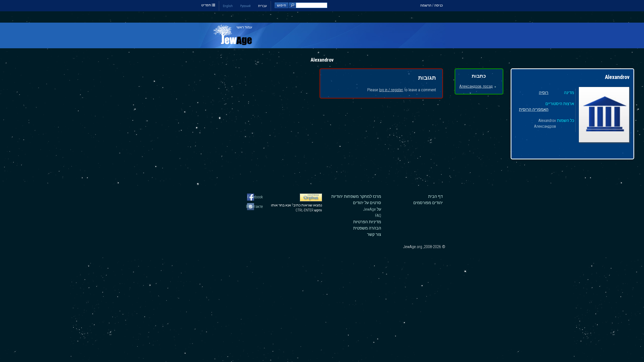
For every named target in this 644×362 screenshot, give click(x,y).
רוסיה (543, 93)
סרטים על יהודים (367, 202)
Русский (245, 6)
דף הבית (435, 196)
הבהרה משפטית (367, 228)
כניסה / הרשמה (431, 5)
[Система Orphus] (311, 200)
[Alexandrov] (604, 115)
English (228, 6)
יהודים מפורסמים (428, 202)
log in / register (391, 89)
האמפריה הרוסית (533, 110)
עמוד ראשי (244, 27)
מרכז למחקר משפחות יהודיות (356, 196)
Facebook (255, 197)
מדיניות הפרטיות (367, 221)
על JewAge (372, 209)
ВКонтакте (255, 206)
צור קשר (374, 234)
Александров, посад (476, 86)
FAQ (378, 215)
